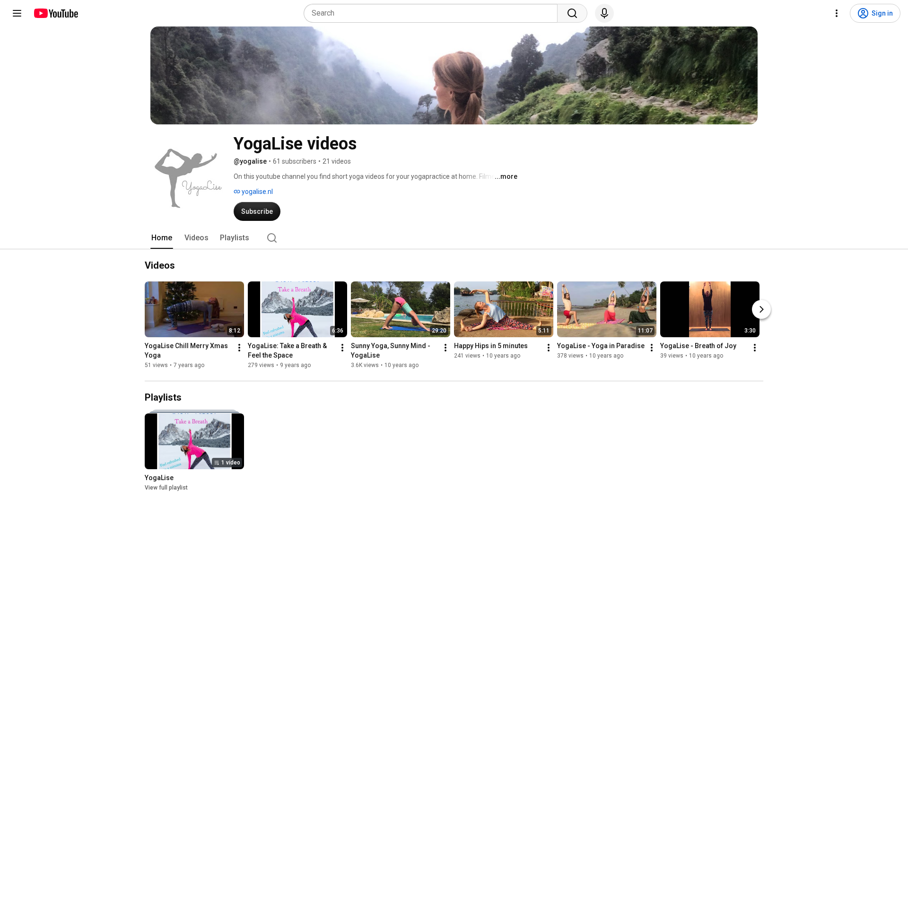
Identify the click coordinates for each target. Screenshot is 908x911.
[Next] (761, 309)
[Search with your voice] (604, 13)
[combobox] (433, 13)
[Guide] (17, 13)
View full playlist (166, 487)
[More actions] (239, 347)
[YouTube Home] (55, 13)
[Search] (572, 13)
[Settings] (836, 13)
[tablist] (454, 238)
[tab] (161, 238)
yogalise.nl (256, 191)
